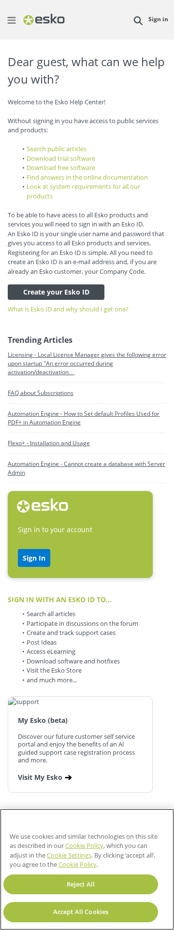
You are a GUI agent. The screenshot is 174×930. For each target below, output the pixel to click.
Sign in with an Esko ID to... (60, 599)
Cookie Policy (84, 845)
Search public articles (57, 148)
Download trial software (61, 158)
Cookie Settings (69, 855)
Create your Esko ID (56, 291)
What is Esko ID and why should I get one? (68, 309)
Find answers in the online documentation (87, 177)
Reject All (81, 884)
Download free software (61, 167)
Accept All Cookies (80, 911)
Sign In (34, 558)
